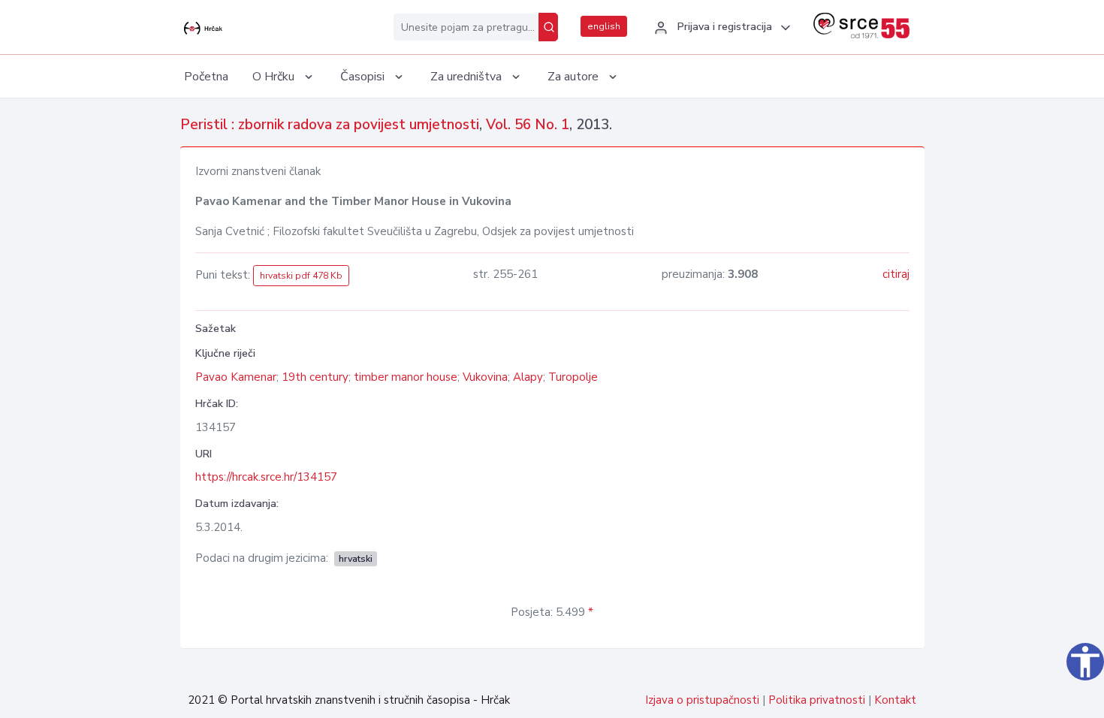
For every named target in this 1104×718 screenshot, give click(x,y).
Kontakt (895, 699)
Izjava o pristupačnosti (702, 699)
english (603, 26)
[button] (720, 27)
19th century (315, 377)
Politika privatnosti (816, 699)
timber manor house (405, 377)
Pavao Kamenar (235, 377)
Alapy (528, 377)
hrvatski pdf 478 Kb (301, 276)
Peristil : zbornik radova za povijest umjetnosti (329, 124)
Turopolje (573, 377)
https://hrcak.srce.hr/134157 (266, 476)
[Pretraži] (548, 27)
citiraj (895, 274)
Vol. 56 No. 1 (527, 124)
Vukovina (485, 377)
